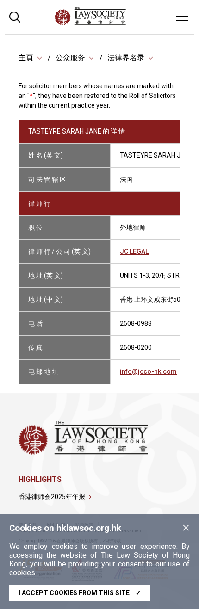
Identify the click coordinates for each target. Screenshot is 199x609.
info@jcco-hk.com (148, 371)
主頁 (26, 57)
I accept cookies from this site (80, 593)
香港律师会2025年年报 (52, 496)
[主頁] (115, 22)
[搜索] (14, 16)
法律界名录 (125, 57)
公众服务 (70, 57)
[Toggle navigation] (182, 16)
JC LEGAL (134, 251)
